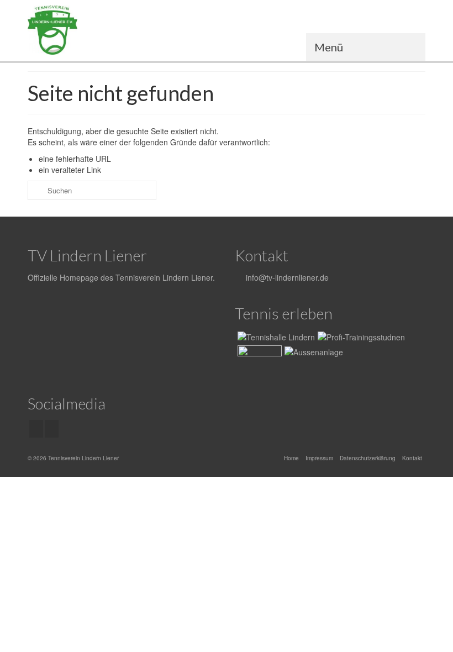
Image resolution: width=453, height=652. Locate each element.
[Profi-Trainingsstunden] (360, 336)
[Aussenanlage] (312, 351)
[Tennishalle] (275, 336)
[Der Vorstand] (258, 359)
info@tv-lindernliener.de (286, 277)
